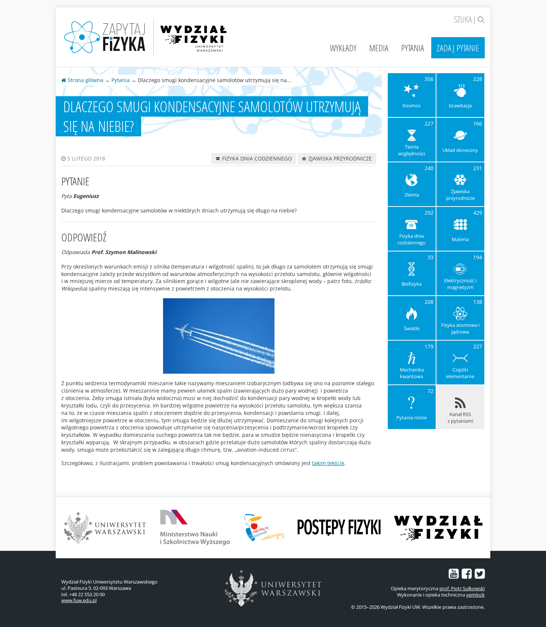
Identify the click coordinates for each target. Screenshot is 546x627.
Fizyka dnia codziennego (256, 158)
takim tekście (328, 463)
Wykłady (343, 48)
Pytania (412, 48)
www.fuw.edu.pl (79, 600)
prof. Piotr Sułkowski (462, 588)
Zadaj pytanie (458, 48)
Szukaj (465, 19)
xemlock (475, 594)
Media (379, 48)
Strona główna (84, 80)
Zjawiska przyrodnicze (339, 158)
